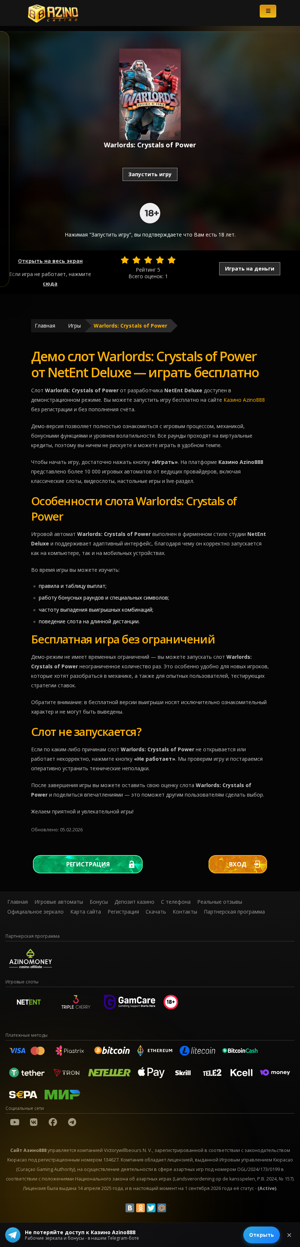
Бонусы (99, 901)
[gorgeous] (172, 260)
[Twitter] (151, 1207)
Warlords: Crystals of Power (130, 325)
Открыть (261, 1234)
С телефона (176, 901)
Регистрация (88, 864)
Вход (238, 864)
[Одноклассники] (140, 1207)
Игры (74, 325)
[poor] (136, 260)
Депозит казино (134, 901)
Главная (45, 325)
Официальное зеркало (35, 911)
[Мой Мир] (161, 1207)
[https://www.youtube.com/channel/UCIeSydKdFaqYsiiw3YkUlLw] (14, 1122)
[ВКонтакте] (129, 1207)
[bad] (125, 260)
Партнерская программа (234, 911)
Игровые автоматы (58, 901)
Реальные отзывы (219, 901)
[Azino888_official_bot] (72, 1122)
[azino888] (34, 1122)
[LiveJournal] (172, 1207)
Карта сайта (85, 911)
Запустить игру (150, 174)
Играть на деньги (249, 268)
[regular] (148, 260)
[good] (160, 260)
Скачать (156, 911)
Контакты (185, 911)
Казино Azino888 (244, 399)
